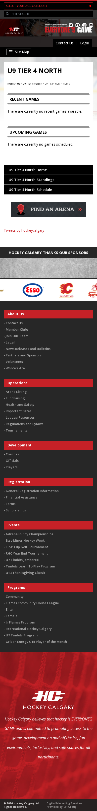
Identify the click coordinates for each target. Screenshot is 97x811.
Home (11, 83)
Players (11, 467)
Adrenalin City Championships (29, 534)
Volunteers (14, 361)
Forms (10, 503)
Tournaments (16, 430)
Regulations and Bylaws (24, 424)
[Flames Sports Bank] (83, 289)
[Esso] (20, 289)
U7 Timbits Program (22, 635)
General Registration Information (32, 491)
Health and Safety (20, 404)
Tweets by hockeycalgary (24, 230)
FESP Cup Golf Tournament (27, 547)
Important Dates (18, 411)
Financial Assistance (22, 497)
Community (15, 596)
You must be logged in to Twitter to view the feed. (48, 237)
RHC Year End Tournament (27, 553)
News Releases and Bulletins (28, 348)
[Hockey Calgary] (14, 36)
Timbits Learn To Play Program (30, 566)
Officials (12, 460)
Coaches (12, 454)
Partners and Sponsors (24, 355)
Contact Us (65, 43)
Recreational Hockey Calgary (29, 628)
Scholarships (16, 510)
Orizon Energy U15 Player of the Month (36, 641)
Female (11, 616)
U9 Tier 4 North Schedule (30, 189)
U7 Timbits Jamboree (22, 560)
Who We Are (15, 368)
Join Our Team (17, 336)
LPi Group (70, 807)
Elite (9, 609)
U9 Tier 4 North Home (28, 169)
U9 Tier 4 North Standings (31, 179)
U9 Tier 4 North (32, 83)
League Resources (20, 417)
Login (84, 43)
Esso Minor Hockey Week (25, 540)
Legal (10, 342)
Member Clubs (17, 329)
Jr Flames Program (20, 622)
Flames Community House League (32, 603)
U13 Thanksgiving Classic (26, 572)
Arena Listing (16, 391)
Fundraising (15, 398)
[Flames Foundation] (53, 289)
